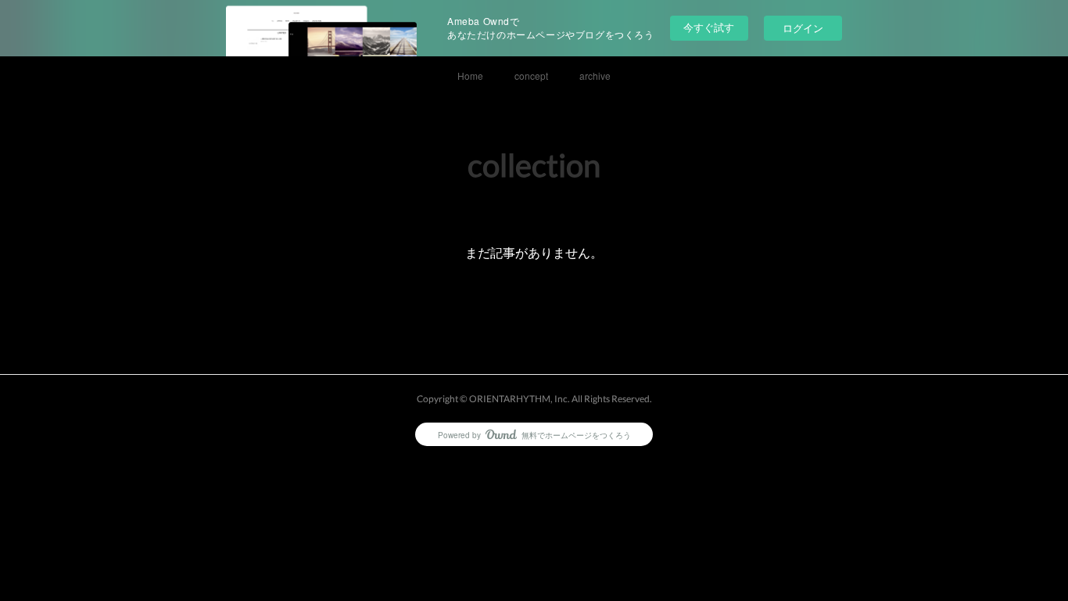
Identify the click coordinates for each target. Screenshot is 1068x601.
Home (470, 75)
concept (531, 75)
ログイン (803, 27)
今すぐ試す (708, 27)
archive (595, 75)
